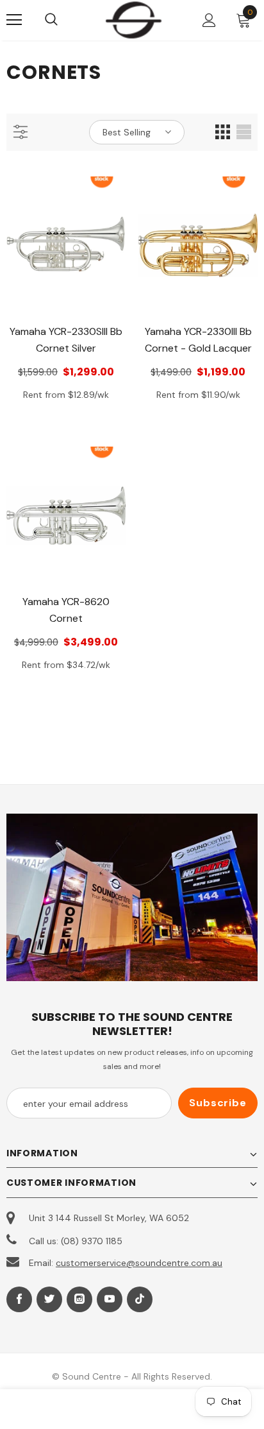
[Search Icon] (64, 19)
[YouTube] (109, 1299)
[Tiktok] (140, 1299)
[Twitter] (49, 1299)
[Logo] (133, 20)
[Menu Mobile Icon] (14, 20)
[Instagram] (79, 1299)
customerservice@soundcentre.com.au (139, 1263)
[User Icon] (209, 20)
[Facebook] (19, 1299)
